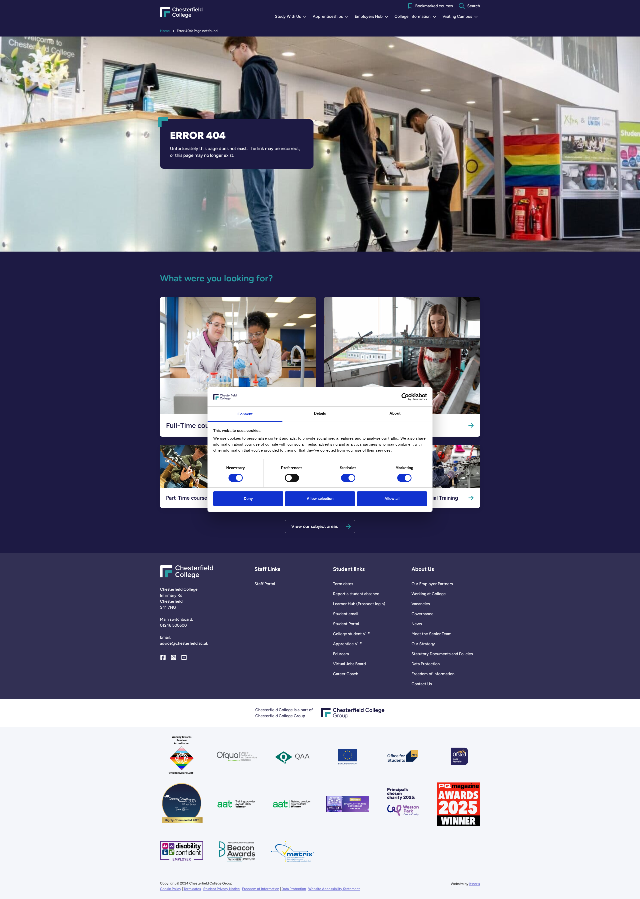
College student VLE (351, 633)
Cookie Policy (170, 889)
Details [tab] (320, 413)
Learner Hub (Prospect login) (359, 603)
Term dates (343, 583)
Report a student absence (356, 593)
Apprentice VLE (347, 643)
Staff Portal (264, 583)
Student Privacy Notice (221, 889)
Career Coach (345, 673)
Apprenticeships (332, 17)
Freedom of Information (433, 673)
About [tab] (395, 413)
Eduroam (341, 653)
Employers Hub (372, 17)
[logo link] (402, 804)
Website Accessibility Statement (334, 889)
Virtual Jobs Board (349, 663)
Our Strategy (423, 643)
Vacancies (421, 603)
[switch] (292, 478)
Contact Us (422, 683)
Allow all (392, 498)
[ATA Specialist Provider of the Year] (347, 804)
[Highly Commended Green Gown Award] (181, 804)
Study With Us (292, 17)
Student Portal (346, 623)
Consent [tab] (245, 414)
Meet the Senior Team (432, 633)
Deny (248, 498)
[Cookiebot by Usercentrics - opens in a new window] (405, 397)
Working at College (429, 593)
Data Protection (426, 663)
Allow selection (320, 498)
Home (165, 31)
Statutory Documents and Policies (442, 653)
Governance (423, 613)
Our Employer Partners (432, 583)
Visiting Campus (461, 17)
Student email (345, 613)
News (417, 623)
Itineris (474, 884)
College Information (416, 17)
